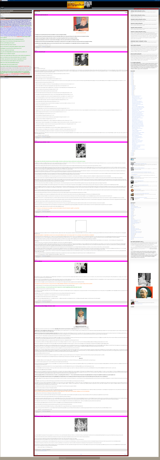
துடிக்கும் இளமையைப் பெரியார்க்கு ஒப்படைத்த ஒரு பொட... (138, 113)
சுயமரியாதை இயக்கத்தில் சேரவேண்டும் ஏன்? (41, 14)
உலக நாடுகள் (132, 209)
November (133, 86)
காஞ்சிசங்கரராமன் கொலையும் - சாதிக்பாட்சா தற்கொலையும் (138, 111)
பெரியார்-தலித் (132, 227)
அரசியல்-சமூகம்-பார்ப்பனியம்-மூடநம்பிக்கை (42, 450)
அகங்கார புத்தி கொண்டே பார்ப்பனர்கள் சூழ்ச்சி (137, 112)
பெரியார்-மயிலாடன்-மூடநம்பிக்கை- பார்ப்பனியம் (135, 232)
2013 (132, 82)
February (133, 150)
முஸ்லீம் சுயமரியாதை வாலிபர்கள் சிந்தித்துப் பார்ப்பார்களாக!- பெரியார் (45, 305)
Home (2, 7)
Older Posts (126, 454)
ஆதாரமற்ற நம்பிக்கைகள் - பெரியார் (135, 110)
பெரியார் (38, 47)
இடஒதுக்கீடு (132, 208)
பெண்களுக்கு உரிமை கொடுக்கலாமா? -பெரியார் (137, 109)
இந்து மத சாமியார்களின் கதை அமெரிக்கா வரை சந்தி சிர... (138, 126)
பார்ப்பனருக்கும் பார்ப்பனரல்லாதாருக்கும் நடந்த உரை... (137, 114)
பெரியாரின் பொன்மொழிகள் (135, 105)
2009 (132, 153)
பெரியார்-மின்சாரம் (133, 234)
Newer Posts (36, 454)
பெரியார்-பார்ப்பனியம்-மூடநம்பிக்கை (134, 228)
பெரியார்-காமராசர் (132, 226)
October (133, 87)
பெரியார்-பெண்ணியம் (133, 230)
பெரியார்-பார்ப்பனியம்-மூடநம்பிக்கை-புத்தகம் (135, 229)
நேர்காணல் (132, 216)
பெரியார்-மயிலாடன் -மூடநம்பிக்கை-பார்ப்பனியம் (135, 231)
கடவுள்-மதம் (132, 210)
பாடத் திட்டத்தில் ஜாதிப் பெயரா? (134, 174)
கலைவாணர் (132, 212)
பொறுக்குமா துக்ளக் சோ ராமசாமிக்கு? (136, 139)
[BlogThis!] (46, 46)
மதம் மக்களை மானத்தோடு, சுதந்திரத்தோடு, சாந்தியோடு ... (138, 106)
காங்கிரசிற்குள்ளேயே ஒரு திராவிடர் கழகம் (136, 103)
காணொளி (132, 213)
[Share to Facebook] (47, 46)
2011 (132, 84)
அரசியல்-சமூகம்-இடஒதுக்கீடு (134, 206)
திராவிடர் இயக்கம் (132, 215)
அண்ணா (132, 203)
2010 (132, 152)
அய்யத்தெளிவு (132, 205)
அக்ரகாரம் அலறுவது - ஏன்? (135, 138)
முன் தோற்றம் (2, 16)
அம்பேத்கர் (132, 204)
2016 (132, 79)
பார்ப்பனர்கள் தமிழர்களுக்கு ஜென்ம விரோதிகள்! (137, 136)
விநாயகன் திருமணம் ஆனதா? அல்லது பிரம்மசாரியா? (42, 416)
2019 (132, 76)
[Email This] (45, 46)
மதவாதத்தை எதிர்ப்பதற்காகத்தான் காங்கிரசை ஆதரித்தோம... (138, 132)
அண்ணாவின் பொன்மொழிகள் (137, 176)
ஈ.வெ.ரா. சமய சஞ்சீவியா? (134, 129)
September (133, 88)
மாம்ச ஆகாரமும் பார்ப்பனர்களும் (135, 131)
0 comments (43, 46)
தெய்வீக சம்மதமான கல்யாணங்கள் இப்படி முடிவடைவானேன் (138, 107)
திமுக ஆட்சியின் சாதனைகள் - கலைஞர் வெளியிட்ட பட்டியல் (140, 163)
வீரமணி (131, 238)
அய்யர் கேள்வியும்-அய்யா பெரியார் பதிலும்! (136, 133)
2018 (132, 77)
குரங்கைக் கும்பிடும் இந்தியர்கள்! (135, 135)
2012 (132, 83)
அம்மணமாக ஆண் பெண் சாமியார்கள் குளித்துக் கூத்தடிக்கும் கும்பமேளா (141, 193)
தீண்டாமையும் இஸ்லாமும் (38, 261)
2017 (132, 78)
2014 (132, 81)
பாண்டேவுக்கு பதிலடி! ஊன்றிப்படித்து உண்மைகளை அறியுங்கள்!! (140, 197)
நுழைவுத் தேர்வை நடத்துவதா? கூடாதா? (136, 127)
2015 (132, 80)
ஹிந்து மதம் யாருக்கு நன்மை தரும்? (40, 51)
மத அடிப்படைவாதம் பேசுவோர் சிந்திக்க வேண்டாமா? (137, 137)
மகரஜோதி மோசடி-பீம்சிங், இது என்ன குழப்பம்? (137, 130)
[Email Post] (49, 46)
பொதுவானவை (132, 235)
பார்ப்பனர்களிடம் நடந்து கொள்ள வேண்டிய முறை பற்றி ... (137, 104)
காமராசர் (132, 214)
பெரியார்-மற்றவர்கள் (133, 233)
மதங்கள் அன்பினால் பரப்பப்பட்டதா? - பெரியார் (41, 216)
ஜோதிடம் (132, 239)
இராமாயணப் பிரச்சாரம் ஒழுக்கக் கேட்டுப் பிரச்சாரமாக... (137, 108)
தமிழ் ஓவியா (71, 2)
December (133, 85)
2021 (132, 74)
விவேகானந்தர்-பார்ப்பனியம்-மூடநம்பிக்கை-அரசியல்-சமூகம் (137, 237)
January (133, 151)
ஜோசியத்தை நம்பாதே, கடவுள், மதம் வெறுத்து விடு (137, 134)
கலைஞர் (132, 211)
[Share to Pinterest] (48, 46)
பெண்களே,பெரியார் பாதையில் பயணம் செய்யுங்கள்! (137, 128)
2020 (132, 75)
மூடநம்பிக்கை (132, 236)
